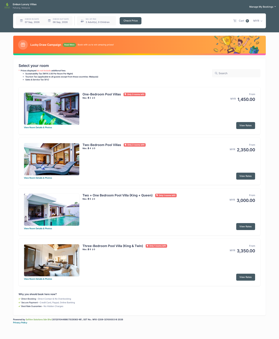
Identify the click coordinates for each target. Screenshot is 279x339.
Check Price (131, 20)
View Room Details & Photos (38, 127)
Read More (69, 44)
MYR (256, 20)
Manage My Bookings (261, 6)
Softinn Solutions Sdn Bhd (39, 319)
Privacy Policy (20, 322)
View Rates (245, 125)
